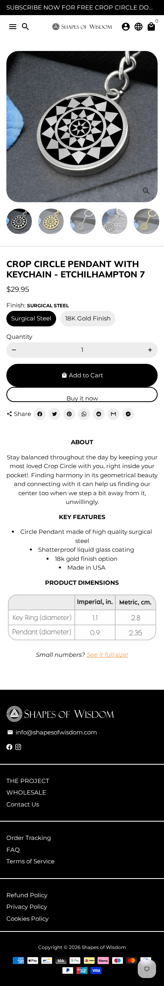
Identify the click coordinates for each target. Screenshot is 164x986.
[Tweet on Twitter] (55, 414)
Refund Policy (26, 895)
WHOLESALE (26, 792)
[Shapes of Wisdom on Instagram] (18, 747)
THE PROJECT (27, 781)
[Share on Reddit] (99, 414)
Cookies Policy (27, 918)
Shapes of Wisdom (104, 947)
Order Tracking (28, 838)
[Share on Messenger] (128, 414)
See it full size (107, 654)
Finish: (37, 305)
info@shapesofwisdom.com (52, 732)
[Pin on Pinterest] (69, 414)
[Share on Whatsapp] (84, 414)
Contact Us (22, 804)
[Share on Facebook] (40, 414)
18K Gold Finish (88, 318)
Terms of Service (30, 861)
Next (150, 126)
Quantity (19, 336)
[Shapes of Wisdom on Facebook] (9, 747)
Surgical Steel (31, 318)
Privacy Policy (26, 906)
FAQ (13, 849)
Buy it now (82, 398)
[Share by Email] (113, 414)
